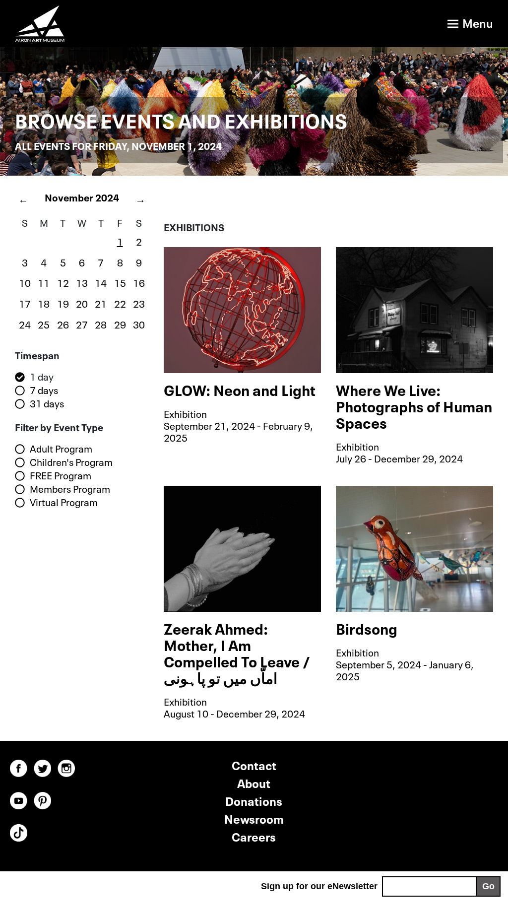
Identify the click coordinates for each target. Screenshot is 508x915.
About (253, 782)
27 (82, 323)
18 (44, 302)
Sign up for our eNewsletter (319, 886)
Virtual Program (64, 502)
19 (63, 302)
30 (139, 323)
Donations (253, 800)
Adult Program (61, 448)
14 (101, 281)
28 (101, 323)
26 (63, 323)
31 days (47, 403)
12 (63, 281)
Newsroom (254, 818)
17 (25, 302)
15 (120, 281)
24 (25, 323)
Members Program (70, 488)
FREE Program (60, 475)
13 (82, 281)
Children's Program (71, 462)
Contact (254, 764)
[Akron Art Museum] (121, 23)
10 (25, 281)
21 (101, 302)
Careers (254, 836)
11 (44, 281)
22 (120, 302)
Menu (477, 22)
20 (82, 302)
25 (44, 323)
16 (139, 281)
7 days (44, 390)
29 (120, 323)
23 (139, 302)
